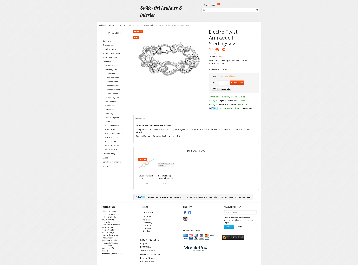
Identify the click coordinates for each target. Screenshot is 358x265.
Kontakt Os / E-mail (109, 211)
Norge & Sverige (108, 232)
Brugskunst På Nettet (110, 248)
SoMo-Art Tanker (108, 230)
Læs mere (247, 108)
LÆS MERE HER (243, 197)
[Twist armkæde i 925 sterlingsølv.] (169, 60)
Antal (214, 82)
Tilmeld (229, 227)
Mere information (216, 63)
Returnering (106, 222)
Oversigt (105, 251)
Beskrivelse (140, 118)
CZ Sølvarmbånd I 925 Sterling (146, 177)
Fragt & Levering (108, 219)
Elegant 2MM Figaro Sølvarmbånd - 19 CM (165, 178)
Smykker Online (225, 100)
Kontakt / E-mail (147, 258)
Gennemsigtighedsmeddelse (113, 253)
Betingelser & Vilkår (109, 240)
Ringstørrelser (107, 238)
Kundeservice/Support (110, 214)
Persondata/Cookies (110, 243)
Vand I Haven (107, 245)
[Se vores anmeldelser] (233, 237)
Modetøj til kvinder (227, 104)
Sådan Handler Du (109, 217)
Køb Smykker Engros (110, 235)
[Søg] (257, 10)
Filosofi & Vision (108, 227)
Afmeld (238, 227)
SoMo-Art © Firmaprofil (111, 225)
